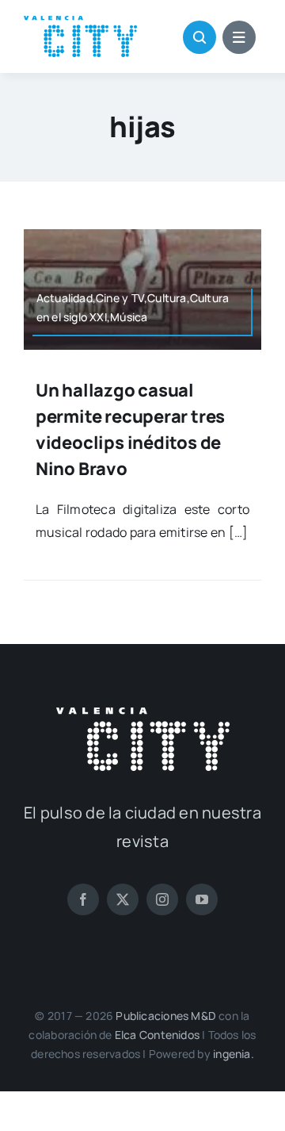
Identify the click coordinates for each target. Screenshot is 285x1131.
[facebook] (83, 899)
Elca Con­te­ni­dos (157, 1034)
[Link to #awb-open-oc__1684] (239, 37)
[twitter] (123, 899)
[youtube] (202, 899)
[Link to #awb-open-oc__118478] (199, 37)
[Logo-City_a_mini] (80, 22)
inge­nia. (233, 1053)
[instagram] (162, 899)
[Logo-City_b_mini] (143, 714)
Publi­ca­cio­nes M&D (166, 1015)
